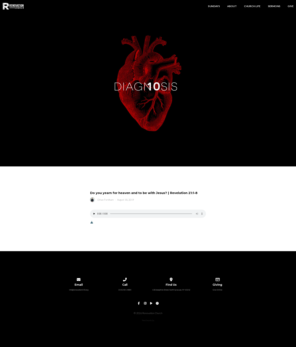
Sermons (274, 6)
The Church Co (148, 320)
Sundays (214, 6)
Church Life (252, 6)
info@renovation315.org (78, 290)
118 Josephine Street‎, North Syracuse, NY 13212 (171, 290)
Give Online (217, 290)
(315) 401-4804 (124, 290)
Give (291, 6)
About (232, 6)
